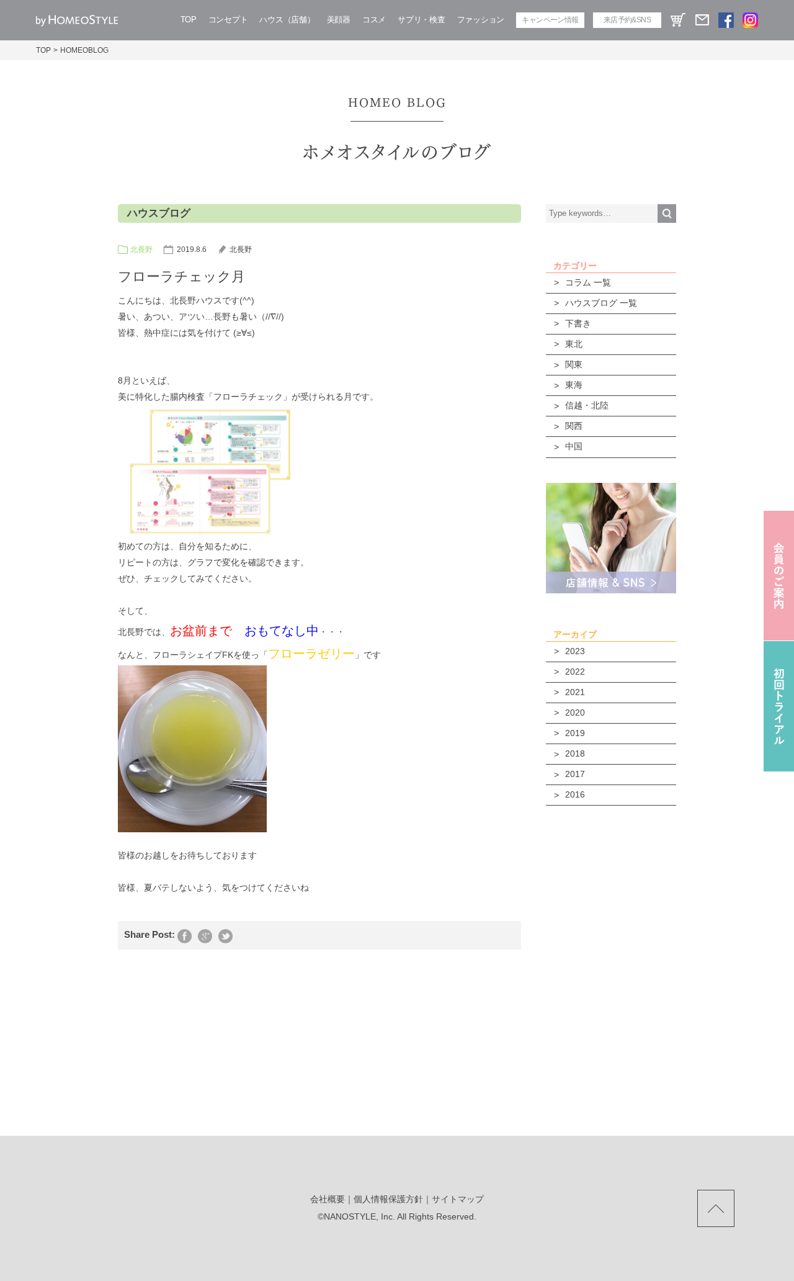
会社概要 (327, 1199)
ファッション (480, 19)
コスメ (374, 19)
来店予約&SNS (627, 20)
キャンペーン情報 (550, 20)
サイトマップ (458, 1199)
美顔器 (338, 19)
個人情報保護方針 (388, 1199)
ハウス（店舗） (286, 19)
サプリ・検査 (421, 19)
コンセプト (228, 19)
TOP (189, 19)
